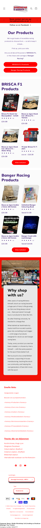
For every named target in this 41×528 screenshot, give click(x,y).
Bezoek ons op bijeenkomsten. (15, 398)
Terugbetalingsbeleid (19, 508)
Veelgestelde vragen (11, 393)
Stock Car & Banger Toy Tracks (19, 506)
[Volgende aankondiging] (37, 20)
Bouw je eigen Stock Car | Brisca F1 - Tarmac (30, 116)
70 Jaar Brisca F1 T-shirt (29, 148)
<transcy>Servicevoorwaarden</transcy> (19, 421)
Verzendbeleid (29, 511)
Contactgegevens (15, 515)
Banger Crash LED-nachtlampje (29, 237)
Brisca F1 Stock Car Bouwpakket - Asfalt (10, 115)
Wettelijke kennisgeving (21, 518)
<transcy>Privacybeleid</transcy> (16, 426)
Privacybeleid (31, 508)
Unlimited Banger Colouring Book (29, 206)
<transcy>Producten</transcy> (15, 402)
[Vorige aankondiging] (4, 20)
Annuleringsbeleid (27, 515)
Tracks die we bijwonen (16, 438)
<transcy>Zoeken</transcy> (14, 412)
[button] (4, 8)
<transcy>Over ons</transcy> (15, 407)
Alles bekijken (20, 162)
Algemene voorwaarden (16, 511)
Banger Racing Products (20, 70)
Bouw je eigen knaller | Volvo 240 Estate (10, 206)
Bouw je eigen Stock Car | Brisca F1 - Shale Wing (10, 149)
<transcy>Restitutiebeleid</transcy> (17, 416)
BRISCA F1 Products (20, 64)
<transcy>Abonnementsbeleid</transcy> (19, 431)
